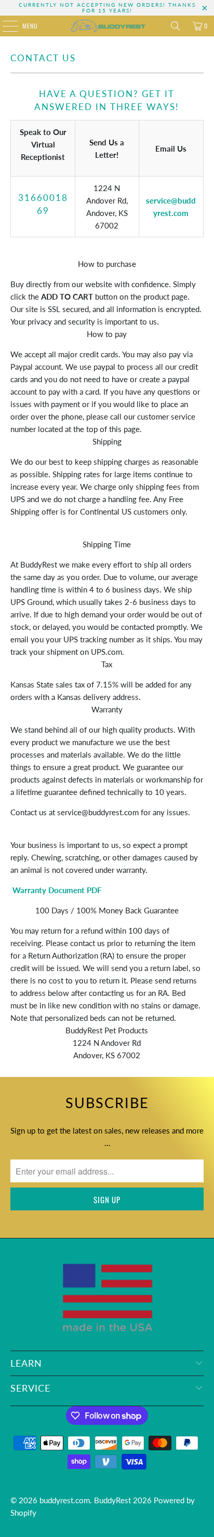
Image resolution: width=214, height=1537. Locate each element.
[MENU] (4, 26)
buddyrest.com (64, 1500)
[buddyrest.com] (107, 26)
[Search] (175, 26)
